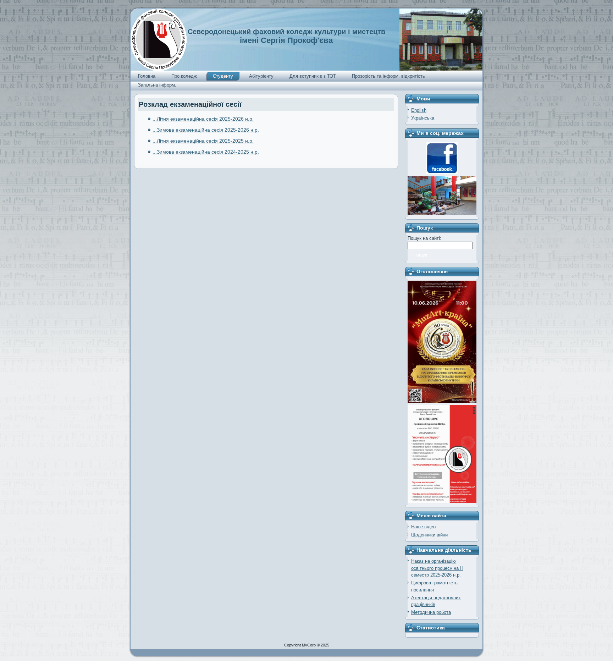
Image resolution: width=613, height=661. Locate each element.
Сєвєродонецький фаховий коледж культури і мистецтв (286, 31)
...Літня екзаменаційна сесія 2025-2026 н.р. (203, 119)
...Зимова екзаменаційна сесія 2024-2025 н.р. (206, 152)
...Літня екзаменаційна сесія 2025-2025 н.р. (203, 141)
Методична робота (431, 612)
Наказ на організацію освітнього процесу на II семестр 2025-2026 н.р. (437, 568)
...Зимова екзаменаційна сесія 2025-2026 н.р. (206, 130)
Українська (422, 118)
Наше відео (423, 526)
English (418, 110)
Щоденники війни (429, 535)
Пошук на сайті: (424, 238)
